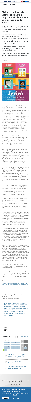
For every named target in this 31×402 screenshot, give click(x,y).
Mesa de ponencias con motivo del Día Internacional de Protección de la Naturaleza (16, 303)
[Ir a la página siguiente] (17, 337)
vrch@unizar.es (26, 380)
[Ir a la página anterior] (15, 337)
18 (8, 346)
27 (15, 348)
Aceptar (5, 398)
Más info (15, 395)
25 (8, 348)
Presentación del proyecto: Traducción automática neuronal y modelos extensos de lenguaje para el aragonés (16, 308)
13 (15, 344)
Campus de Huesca (8, 5)
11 (8, 344)
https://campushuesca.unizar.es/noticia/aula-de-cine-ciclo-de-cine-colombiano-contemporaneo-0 (15, 284)
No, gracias (15, 398)
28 (18, 348)
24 (5, 348)
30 (25, 348)
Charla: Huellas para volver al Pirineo (14, 311)
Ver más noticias (23, 336)
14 (18, 344)
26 (12, 348)
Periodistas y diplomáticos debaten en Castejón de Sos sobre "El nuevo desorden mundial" (17, 356)
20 (15, 346)
